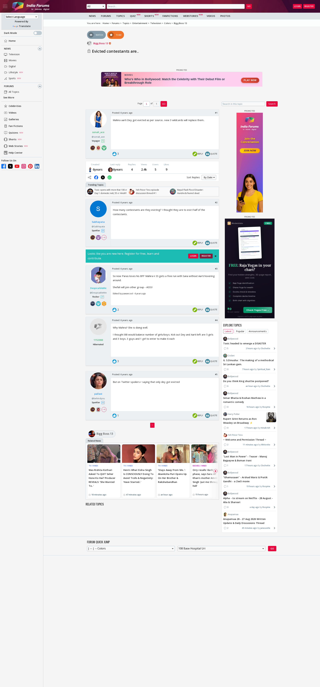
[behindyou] (110, 169)
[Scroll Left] (89, 192)
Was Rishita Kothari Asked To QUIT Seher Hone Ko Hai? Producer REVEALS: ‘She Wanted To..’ (102, 477)
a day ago (254, 507)
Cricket (231, 355)
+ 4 (104, 237)
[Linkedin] (37, 166)
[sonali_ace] (90, 169)
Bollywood (233, 338)
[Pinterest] (30, 166)
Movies (13, 60)
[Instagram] (23, 166)
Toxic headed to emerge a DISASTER (244, 343)
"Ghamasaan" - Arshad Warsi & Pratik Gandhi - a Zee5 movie (245, 479)
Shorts (12, 139)
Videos (12, 112)
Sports (12, 78)
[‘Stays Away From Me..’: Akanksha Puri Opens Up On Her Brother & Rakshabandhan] (173, 453)
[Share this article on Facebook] (96, 177)
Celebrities (15, 106)
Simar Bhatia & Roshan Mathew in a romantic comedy (244, 400)
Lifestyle (13, 72)
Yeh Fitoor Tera (235, 435)
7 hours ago (248, 369)
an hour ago (252, 386)
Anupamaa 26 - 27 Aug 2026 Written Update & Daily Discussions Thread (244, 521)
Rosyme (266, 407)
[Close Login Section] (215, 256)
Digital (12, 66)
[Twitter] (10, 166)
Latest (228, 331)
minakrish (265, 427)
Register (309, 6)
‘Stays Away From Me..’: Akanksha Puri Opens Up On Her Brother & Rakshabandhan (172, 475)
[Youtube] (17, 166)
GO (248, 6)
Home (12, 41)
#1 (216, 112)
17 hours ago (250, 427)
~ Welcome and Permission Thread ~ (244, 439)
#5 (216, 374)
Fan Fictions (16, 126)
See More (8, 97)
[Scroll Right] (216, 192)
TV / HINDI (93, 465)
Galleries (14, 119)
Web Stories (16, 146)
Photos (225, 16)
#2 (216, 202)
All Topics (14, 92)
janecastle (265, 528)
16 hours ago (252, 407)
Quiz (133, 16)
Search (272, 103)
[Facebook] (3, 166)
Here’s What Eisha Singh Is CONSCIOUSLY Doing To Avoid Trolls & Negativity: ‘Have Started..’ (138, 475)
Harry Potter (234, 414)
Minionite (265, 444)
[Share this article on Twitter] (102, 177)
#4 (216, 320)
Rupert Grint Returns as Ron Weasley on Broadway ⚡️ (240, 420)
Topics (120, 16)
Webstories (190, 16)
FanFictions (170, 16)
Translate (24, 26)
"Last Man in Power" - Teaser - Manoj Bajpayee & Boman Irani (245, 458)
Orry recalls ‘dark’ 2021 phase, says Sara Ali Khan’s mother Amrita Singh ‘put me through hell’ (206, 477)
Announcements (257, 331)
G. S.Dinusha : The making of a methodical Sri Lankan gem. (248, 362)
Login (297, 6)
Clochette (265, 348)
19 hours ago (252, 486)
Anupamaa (233, 514)
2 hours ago (252, 348)
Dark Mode (10, 33)
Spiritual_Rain (263, 369)
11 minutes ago (250, 444)
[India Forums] (31, 6)
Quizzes (13, 132)
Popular (240, 331)
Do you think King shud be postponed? (246, 381)
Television (14, 54)
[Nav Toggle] (5, 6)
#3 (216, 268)
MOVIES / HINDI (199, 465)
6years (98, 169)
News (7, 48)
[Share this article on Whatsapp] (109, 177)
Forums (9, 86)
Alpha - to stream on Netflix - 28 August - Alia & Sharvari (248, 500)
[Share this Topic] (89, 177)
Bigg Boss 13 (101, 43)
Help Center (15, 152)
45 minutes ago (249, 528)
